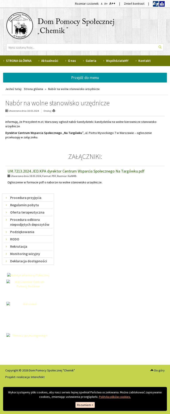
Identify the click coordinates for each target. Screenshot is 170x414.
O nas (72, 61)
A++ (112, 3)
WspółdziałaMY (117, 61)
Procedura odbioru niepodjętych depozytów (29, 222)
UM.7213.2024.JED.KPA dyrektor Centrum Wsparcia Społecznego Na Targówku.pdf (76, 171)
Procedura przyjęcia (25, 197)
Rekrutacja (18, 246)
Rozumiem (85, 405)
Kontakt (144, 61)
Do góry (159, 370)
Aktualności (49, 61)
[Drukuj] (55, 110)
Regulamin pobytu (24, 205)
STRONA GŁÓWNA (18, 61)
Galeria (91, 61)
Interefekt (37, 377)
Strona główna (33, 89)
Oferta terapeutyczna (27, 212)
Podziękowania (22, 232)
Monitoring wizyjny (25, 253)
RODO (14, 239)
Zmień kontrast (134, 4)
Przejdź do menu (85, 77)
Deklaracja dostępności (28, 261)
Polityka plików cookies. (115, 397)
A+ (106, 4)
